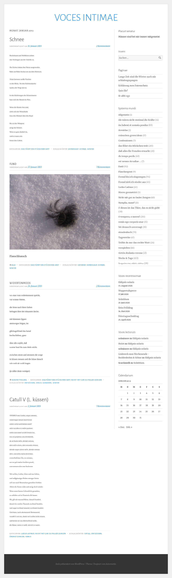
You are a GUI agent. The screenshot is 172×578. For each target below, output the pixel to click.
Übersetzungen (17, 536)
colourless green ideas (130, 135)
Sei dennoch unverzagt (130, 227)
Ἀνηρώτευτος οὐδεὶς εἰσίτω (131, 263)
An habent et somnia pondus (133, 125)
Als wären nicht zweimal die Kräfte (136, 120)
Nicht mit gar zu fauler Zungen (86, 380)
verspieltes (124, 248)
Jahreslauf (73, 149)
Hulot (121, 343)
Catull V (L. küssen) (29, 399)
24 (140, 411)
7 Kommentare (103, 167)
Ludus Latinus (27, 534)
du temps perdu (126, 156)
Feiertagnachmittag (128, 316)
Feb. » (129, 427)
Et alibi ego (124, 96)
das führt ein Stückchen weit (35, 149)
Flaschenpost (125, 171)
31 (140, 418)
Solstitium (123, 299)
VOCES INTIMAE (86, 18)
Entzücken (30, 383)
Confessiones (125, 140)
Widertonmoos (20, 283)
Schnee (17, 39)
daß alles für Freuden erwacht (134, 151)
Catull (87, 534)
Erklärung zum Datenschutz (133, 85)
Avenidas (123, 130)
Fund (13, 164)
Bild (14, 265)
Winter (90, 149)
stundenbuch (125, 232)
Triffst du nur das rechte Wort (134, 242)
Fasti (120, 166)
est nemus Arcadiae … (129, 161)
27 (159, 411)
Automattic (111, 564)
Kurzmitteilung (19, 380)
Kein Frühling (125, 307)
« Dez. (121, 427)
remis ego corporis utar (130, 222)
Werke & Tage (125, 258)
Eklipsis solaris (126, 282)
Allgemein (123, 115)
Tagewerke (124, 237)
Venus (39, 383)
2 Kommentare (103, 46)
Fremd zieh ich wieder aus (132, 182)
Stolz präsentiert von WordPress (69, 564)
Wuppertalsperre (127, 290)
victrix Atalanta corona (130, 253)
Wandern (47, 383)
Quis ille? (123, 90)
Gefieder (82, 265)
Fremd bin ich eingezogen (131, 177)
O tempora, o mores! (129, 216)
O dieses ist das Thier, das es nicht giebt (139, 208)
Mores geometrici (127, 192)
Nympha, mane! (126, 202)
